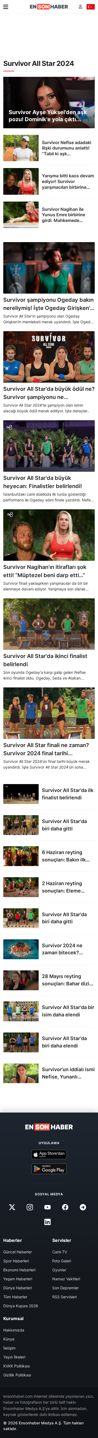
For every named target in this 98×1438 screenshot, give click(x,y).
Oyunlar (59, 1270)
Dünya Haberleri (17, 1287)
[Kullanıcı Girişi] (80, 7)
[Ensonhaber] (49, 7)
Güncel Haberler (17, 1252)
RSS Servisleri (64, 1296)
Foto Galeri (61, 1261)
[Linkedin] (47, 1222)
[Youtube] (47, 1207)
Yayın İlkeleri (14, 1357)
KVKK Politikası (16, 1366)
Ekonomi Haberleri (19, 1270)
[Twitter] (12, 1207)
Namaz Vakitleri (66, 1278)
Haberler (12, 1240)
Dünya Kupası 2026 (20, 1305)
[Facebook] (65, 1207)
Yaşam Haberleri (17, 1278)
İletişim (9, 1348)
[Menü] (5, 6)
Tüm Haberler (15, 1296)
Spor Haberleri (16, 1261)
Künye (8, 1339)
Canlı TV (59, 1252)
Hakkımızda (13, 1330)
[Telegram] (83, 1207)
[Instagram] (29, 1207)
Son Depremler (65, 1287)
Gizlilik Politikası (17, 1375)
